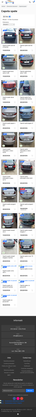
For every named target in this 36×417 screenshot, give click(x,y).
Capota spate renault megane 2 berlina (9, 257)
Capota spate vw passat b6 (25, 286)
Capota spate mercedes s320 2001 (26, 177)
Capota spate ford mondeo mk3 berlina (26, 98)
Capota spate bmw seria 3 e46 (8, 72)
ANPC (9, 375)
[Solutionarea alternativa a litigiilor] (12, 401)
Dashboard (27, 366)
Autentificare (27, 361)
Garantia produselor (9, 361)
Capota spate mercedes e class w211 (25, 150)
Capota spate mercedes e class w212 (8, 178)
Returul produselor (9, 370)
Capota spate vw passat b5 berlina (8, 286)
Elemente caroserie (12, 6)
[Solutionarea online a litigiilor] (11, 403)
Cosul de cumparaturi (27, 368)
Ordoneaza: (6, 22)
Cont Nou (27, 363)
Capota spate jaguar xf (26, 123)
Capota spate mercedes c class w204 (8, 150)
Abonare (30, 390)
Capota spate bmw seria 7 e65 (25, 72)
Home (3, 6)
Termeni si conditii (9, 372)
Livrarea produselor (9, 363)
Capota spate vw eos (26, 269)
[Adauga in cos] (14, 50)
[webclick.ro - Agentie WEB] (18, 414)
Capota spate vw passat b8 (7, 300)
